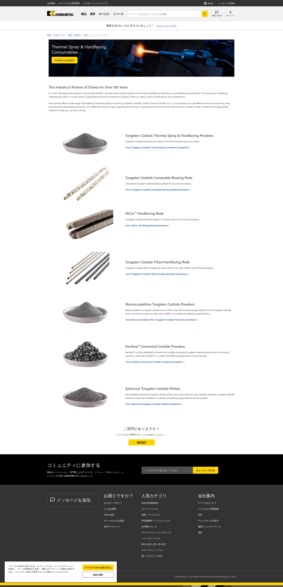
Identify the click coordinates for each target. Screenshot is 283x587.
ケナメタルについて (207, 502)
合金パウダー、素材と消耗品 (67, 34)
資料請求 (141, 442)
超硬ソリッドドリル (151, 514)
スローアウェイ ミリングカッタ (156, 532)
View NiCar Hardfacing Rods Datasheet (146, 225)
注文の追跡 (109, 514)
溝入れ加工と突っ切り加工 (154, 544)
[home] (60, 15)
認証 (200, 532)
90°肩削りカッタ (149, 526)
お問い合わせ (217, 15)
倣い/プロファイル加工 (152, 555)
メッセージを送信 (226, 3)
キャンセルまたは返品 (114, 520)
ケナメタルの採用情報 (69, 3)
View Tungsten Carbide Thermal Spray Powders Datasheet (157, 147)
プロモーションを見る (166, 25)
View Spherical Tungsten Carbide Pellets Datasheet (153, 404)
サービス (104, 14)
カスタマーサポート (113, 502)
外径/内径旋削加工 (150, 502)
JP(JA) (210, 3)
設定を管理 (98, 574)
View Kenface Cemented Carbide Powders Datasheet (154, 362)
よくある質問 (110, 508)
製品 (84, 14)
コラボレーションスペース (95, 3)
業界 (92, 14)
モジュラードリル (150, 508)
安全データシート (112, 526)
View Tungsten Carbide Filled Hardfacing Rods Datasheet (156, 274)
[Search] (205, 14)
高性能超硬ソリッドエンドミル (156, 520)
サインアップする (205, 470)
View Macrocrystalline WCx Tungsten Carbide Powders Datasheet (161, 319)
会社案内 (51, 3)
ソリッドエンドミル (151, 538)
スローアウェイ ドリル (152, 550)
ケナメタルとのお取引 (208, 520)
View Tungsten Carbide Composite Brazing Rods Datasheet (157, 189)
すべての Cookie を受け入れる (98, 567)
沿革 (200, 514)
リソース (118, 14)
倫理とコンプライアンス (209, 526)
